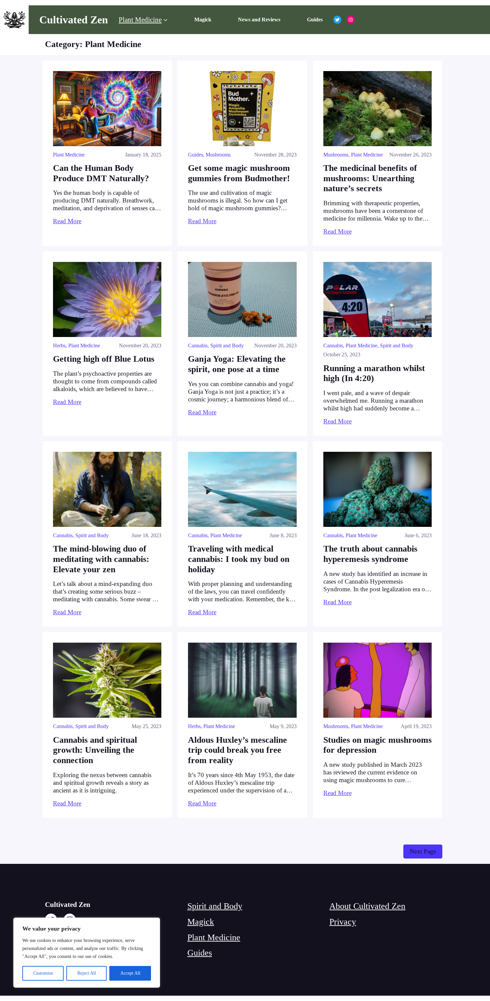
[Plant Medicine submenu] (165, 20)
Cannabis (198, 345)
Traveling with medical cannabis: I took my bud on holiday (238, 559)
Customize (43, 973)
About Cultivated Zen (367, 906)
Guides (195, 154)
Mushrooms (218, 154)
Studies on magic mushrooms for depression (377, 745)
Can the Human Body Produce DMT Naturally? (101, 173)
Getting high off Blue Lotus (103, 359)
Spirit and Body (227, 345)
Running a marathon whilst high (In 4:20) (374, 373)
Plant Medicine (69, 154)
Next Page (423, 851)
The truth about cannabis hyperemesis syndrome (370, 554)
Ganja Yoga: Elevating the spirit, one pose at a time (237, 364)
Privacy (342, 922)
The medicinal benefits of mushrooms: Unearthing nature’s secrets (370, 178)
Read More (67, 221)
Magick (200, 922)
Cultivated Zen (73, 20)
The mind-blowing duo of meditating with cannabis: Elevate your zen (101, 559)
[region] (86, 953)
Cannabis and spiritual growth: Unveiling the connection (95, 750)
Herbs (59, 345)
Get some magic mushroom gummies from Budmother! (239, 173)
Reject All (86, 973)
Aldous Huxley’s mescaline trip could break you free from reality (237, 750)
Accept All (130, 973)
